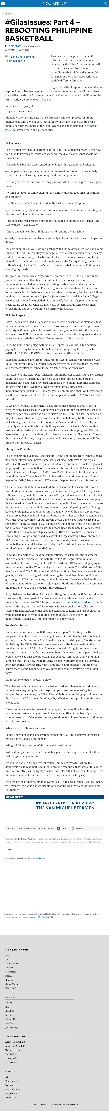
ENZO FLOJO (15, 46)
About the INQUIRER (15, 1046)
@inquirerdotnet (31, 46)
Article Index (11, 1062)
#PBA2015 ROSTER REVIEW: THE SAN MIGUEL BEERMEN (65, 805)
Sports (8, 959)
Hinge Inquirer (12, 1081)
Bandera (9, 1085)
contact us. (40, 858)
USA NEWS (10, 988)
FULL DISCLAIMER (46, 917)
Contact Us (10, 1019)
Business (9, 975)
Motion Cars (11, 1097)
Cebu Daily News (13, 1089)
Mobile (8, 1002)
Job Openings (11, 1027)
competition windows (78, 602)
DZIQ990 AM (11, 1093)
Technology (10, 971)
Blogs (8, 13)
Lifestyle (9, 967)
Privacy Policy (12, 1058)
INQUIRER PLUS (25, 839)
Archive (9, 1015)
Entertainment (12, 963)
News (8, 955)
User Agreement (13, 1050)
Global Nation (11, 984)
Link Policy (10, 1054)
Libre (8, 1077)
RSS (7, 1006)
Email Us (9, 1011)
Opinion (9, 980)
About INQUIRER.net (15, 1041)
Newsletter (10, 1023)
